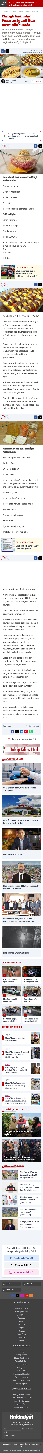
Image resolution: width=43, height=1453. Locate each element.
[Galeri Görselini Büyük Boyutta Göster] (21, 161)
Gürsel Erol (21, 1404)
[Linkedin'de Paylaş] (21, 731)
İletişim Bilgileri (27, 1429)
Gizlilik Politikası (9, 1435)
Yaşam (13, 11)
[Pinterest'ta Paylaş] (26, 731)
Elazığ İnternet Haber (21, 1380)
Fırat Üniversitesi (21, 1377)
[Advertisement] (21, 1237)
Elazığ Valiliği (21, 1364)
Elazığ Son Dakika (21, 1358)
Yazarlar (21, 1318)
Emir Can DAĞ (11, 81)
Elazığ (21, 1351)
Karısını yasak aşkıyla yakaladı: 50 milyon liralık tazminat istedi (23, 3)
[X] (17, 1295)
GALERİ (29, 1284)
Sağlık (21, 1328)
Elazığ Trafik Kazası (22, 1401)
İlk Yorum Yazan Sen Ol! (23, 739)
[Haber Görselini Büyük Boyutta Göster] (21, 66)
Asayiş (21, 1321)
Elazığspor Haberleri (21, 1374)
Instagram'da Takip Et (23, 1272)
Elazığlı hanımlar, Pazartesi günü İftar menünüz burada (28, 11)
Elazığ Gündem (21, 1308)
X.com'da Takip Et (23, 1265)
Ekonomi (21, 1324)
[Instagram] (22, 1295)
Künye (6, 1429)
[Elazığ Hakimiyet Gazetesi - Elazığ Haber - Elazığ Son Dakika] (22, 1417)
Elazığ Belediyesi (21, 1361)
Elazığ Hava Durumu (21, 1394)
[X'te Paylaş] (7, 51)
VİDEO (8, 1284)
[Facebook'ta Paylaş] (3, 51)
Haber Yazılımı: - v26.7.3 (21, 1451)
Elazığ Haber (21, 1355)
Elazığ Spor (21, 1315)
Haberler (5, 11)
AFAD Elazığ (21, 1371)
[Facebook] (13, 1295)
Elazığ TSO (21, 1368)
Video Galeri (21, 1334)
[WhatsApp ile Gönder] (31, 731)
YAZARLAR (10, 1290)
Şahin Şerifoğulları (21, 1407)
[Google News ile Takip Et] (36, 81)
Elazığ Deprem (21, 1384)
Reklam (6, 1432)
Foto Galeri (21, 1337)
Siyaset (22, 1331)
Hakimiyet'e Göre (21, 1312)
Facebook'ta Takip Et (23, 1258)
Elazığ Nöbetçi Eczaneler (21, 1398)
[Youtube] (26, 1295)
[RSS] (31, 1295)
